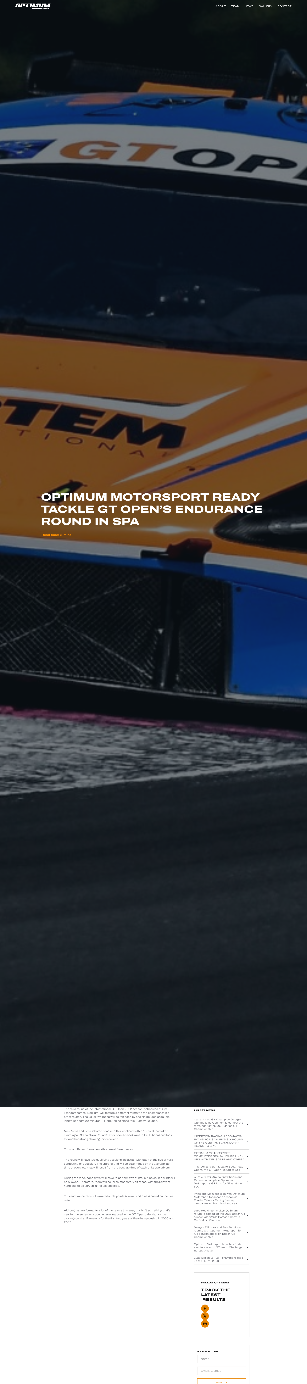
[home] (33, 6)
